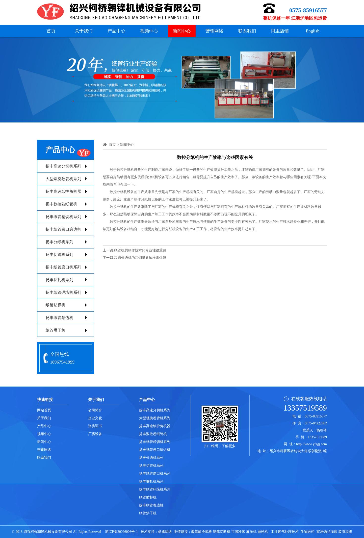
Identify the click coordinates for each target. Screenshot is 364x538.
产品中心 (116, 30)
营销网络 (214, 30)
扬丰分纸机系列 (59, 242)
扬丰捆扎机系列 (59, 280)
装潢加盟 (345, 532)
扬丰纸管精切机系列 (63, 217)
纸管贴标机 (55, 305)
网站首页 (44, 410)
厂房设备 (95, 434)
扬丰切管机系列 (59, 254)
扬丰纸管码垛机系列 (63, 292)
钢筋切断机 (221, 532)
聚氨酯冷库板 (201, 532)
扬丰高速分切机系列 (63, 166)
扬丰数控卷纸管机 (61, 204)
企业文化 (95, 418)
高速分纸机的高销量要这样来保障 (140, 258)
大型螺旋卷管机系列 (63, 179)
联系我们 (247, 30)
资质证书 (95, 426)
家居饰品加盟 (326, 532)
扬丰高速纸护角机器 (63, 191)
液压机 (251, 532)
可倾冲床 (238, 532)
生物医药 (307, 532)
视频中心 (149, 30)
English (312, 30)
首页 (51, 30)
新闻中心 (182, 30)
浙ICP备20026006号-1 (121, 532)
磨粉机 (263, 532)
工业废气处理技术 (285, 532)
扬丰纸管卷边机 (59, 318)
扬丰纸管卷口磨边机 (63, 229)
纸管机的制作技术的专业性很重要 (140, 250)
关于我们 (84, 30)
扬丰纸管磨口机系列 (63, 267)
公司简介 (95, 410)
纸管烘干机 (55, 330)
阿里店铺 (280, 30)
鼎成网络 (165, 532)
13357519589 (305, 407)
